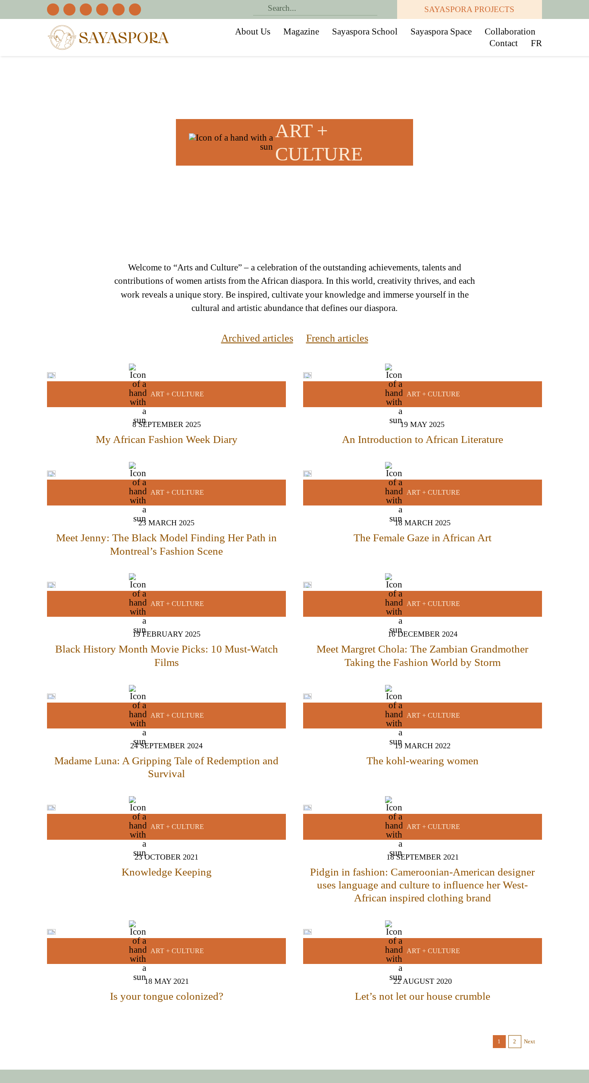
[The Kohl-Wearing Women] (307, 698)
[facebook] (53, 9)
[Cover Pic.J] (51, 475)
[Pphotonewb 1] (51, 376)
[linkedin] (135, 9)
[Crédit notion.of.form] (51, 809)
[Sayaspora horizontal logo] (108, 27)
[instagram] (86, 9)
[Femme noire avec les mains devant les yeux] (51, 933)
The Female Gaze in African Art (423, 537)
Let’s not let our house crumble (422, 996)
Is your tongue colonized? (166, 996)
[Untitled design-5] (307, 586)
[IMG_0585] (51, 698)
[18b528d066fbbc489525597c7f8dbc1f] (51, 586)
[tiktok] (102, 9)
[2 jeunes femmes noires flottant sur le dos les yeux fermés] (307, 809)
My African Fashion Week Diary (167, 439)
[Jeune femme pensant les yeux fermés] (307, 933)
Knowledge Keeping (167, 872)
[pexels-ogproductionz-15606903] (307, 475)
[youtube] (119, 9)
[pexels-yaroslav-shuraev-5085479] (307, 376)
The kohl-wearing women (423, 760)
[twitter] (69, 9)
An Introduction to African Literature (422, 439)
